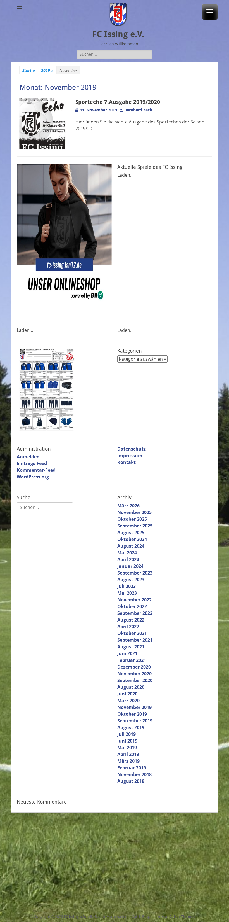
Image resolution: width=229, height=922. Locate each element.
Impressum (129, 455)
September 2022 (134, 613)
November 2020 (134, 674)
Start (28, 70)
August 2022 (130, 620)
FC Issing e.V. (118, 34)
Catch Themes (182, 916)
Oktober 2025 (132, 519)
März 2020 (128, 700)
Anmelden (28, 457)
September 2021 (134, 640)
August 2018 (130, 781)
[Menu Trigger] (210, 12)
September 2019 (134, 721)
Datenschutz (131, 449)
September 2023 (134, 573)
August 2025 (130, 532)
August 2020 (130, 687)
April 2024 (128, 559)
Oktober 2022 (132, 606)
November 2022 (134, 600)
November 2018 (134, 774)
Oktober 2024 (132, 539)
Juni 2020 (127, 694)
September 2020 (134, 680)
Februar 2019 (131, 768)
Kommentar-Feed (36, 470)
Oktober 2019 (132, 714)
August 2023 (130, 579)
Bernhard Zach (138, 110)
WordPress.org (33, 477)
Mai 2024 (127, 553)
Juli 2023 (126, 586)
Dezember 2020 (134, 667)
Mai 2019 (127, 747)
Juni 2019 (127, 741)
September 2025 (134, 526)
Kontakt (126, 462)
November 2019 (134, 707)
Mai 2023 (127, 593)
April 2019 (128, 754)
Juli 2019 (126, 734)
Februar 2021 (131, 660)
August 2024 (130, 546)
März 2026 (128, 506)
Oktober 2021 (132, 633)
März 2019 (128, 761)
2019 (47, 70)
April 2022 (128, 627)
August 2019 (130, 727)
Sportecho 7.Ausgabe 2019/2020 (117, 102)
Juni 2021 (127, 653)
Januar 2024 (130, 566)
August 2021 (130, 647)
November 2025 (134, 512)
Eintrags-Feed (32, 463)
